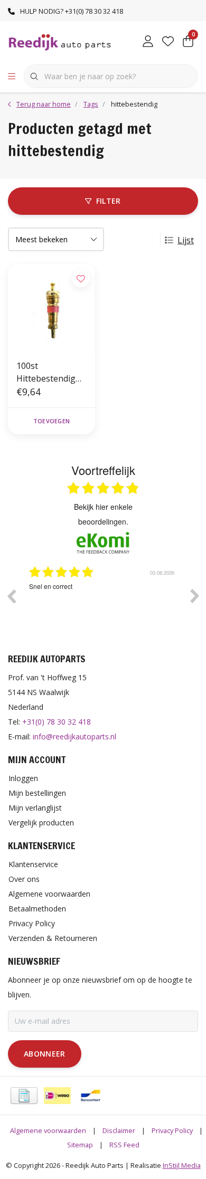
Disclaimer (118, 1130)
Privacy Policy (172, 1130)
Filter (108, 201)
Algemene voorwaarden (48, 1130)
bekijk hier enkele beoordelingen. (103, 514)
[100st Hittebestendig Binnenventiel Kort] (51, 307)
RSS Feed (124, 1144)
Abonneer (44, 1054)
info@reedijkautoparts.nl (74, 736)
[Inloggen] (148, 42)
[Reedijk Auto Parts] (60, 41)
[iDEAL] (57, 1095)
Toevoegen (51, 421)
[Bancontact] (90, 1095)
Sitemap (80, 1144)
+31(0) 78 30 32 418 (56, 722)
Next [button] (195, 595)
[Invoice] (24, 1095)
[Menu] (11, 76)
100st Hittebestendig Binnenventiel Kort (46, 372)
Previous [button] (11, 595)
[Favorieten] (168, 42)
